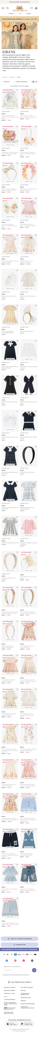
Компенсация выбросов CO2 (10, 1008)
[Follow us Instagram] (15, 961)
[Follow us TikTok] (32, 961)
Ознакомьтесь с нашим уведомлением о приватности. (16, 974)
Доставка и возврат (10, 987)
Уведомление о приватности (25, 994)
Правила (23, 1000)
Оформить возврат (9, 990)
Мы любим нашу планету (21, 982)
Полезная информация (28, 1004)
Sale (20, 13)
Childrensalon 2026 (23, 1029)
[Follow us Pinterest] (24, 961)
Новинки (11, 13)
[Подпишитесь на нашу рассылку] (34, 970)
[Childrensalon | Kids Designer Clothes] (20, 7)
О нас (5, 996)
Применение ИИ (26, 997)
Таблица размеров (9, 999)
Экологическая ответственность (9, 1012)
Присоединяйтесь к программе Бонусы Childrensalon (19, 949)
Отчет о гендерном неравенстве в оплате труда (10, 1004)
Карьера (23, 990)
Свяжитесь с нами (9, 993)
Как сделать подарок (27, 987)
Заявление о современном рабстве (27, 1007)
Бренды (28, 13)
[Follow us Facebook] (7, 961)
